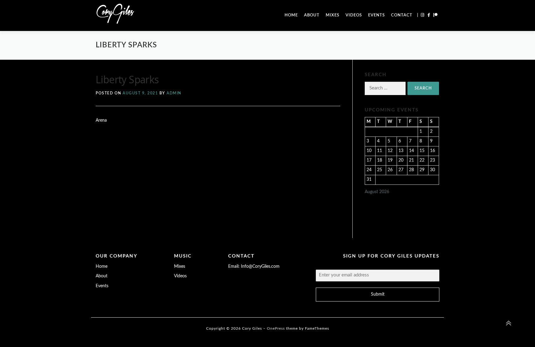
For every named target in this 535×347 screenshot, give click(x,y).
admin (174, 93)
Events (376, 15)
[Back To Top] (509, 324)
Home (291, 15)
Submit (378, 294)
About (312, 15)
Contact (401, 15)
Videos (354, 15)
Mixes (332, 15)
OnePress (276, 328)
